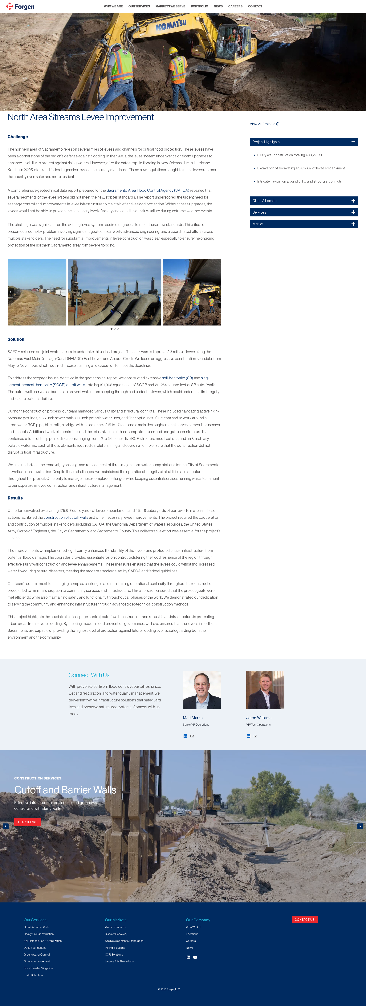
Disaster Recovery (116, 934)
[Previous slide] (11, 292)
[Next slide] (218, 292)
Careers (191, 941)
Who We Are (193, 927)
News (189, 947)
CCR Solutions (114, 954)
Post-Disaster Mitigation (38, 968)
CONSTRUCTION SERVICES (37, 778)
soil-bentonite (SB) (177, 378)
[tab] (111, 329)
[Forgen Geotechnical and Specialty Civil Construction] (20, 6)
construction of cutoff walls (66, 517)
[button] (114, 292)
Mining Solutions (115, 947)
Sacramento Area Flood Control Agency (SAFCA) (148, 190)
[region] (183, 55)
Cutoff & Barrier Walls (36, 927)
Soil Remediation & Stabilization (43, 941)
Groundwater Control (37, 954)
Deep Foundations (52, 789)
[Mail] (192, 736)
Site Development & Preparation (124, 941)
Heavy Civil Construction (39, 934)
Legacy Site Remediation (120, 961)
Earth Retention (33, 975)
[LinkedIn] (185, 736)
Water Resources (115, 927)
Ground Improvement (37, 961)
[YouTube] (195, 957)
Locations (192, 934)
